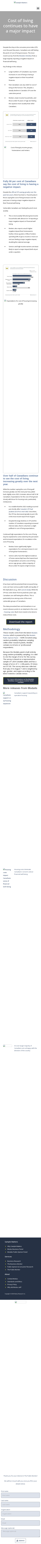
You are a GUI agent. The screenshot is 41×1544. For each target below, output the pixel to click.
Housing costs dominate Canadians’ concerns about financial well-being (23, 871)
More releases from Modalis (20, 688)
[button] (38, 8)
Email (3, 1519)
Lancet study (25, 590)
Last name (4, 1500)
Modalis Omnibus (25, 56)
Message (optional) (7, 1528)
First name (4, 1491)
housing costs (9, 612)
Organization (5, 1510)
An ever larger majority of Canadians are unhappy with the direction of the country (25, 1048)
